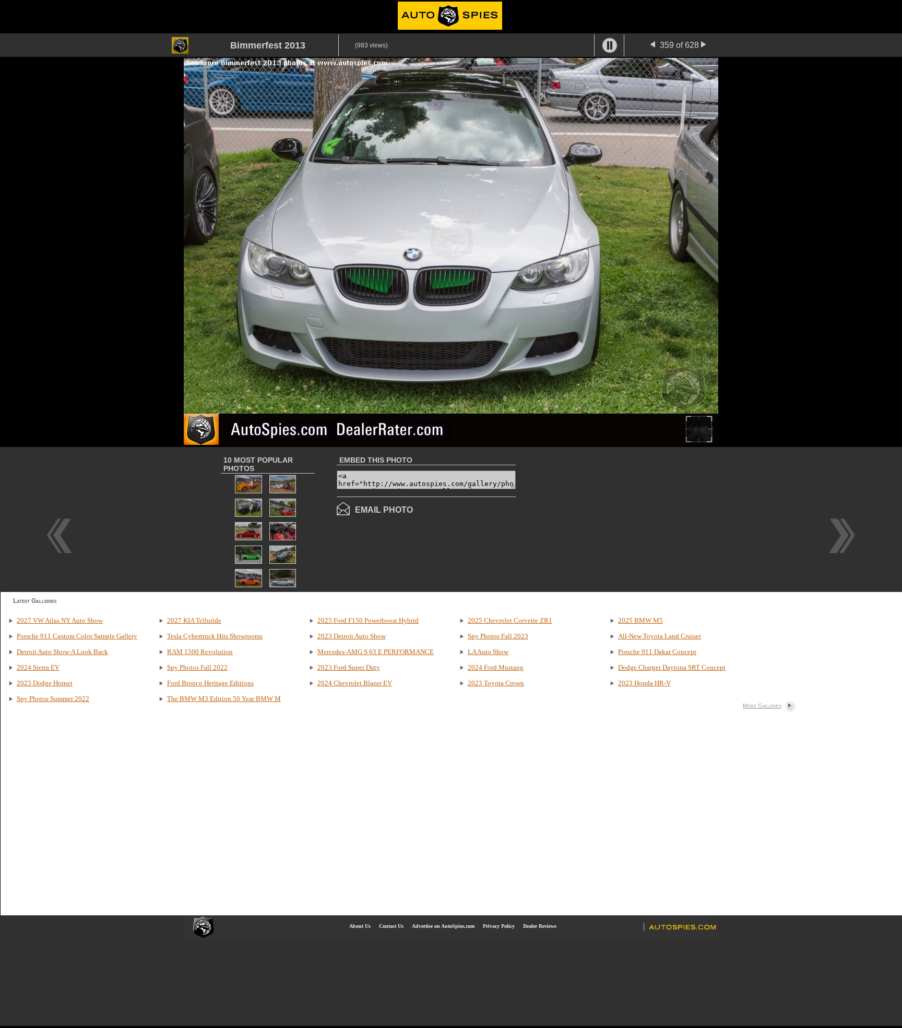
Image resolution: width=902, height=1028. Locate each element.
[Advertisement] (603, 518)
